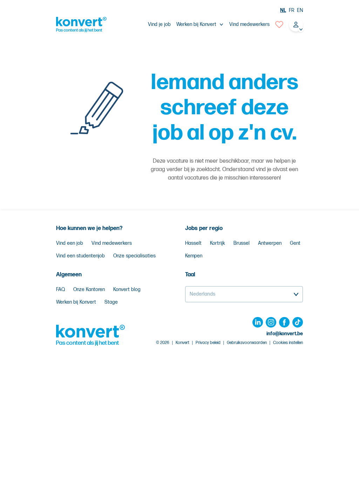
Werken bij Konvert (76, 302)
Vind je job (159, 24)
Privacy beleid (208, 342)
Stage (111, 302)
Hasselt (193, 243)
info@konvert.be (284, 334)
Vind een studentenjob (80, 256)
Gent (295, 243)
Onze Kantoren (89, 289)
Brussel (241, 243)
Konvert (182, 342)
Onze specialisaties (134, 256)
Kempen (193, 256)
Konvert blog (127, 289)
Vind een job (69, 243)
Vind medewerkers (249, 24)
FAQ (60, 289)
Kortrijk (217, 243)
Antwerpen (270, 243)
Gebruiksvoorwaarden (247, 342)
